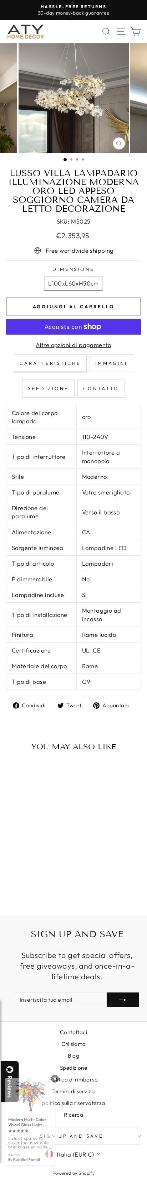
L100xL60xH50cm (73, 283)
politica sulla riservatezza (73, 1103)
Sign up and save (72, 1136)
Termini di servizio (73, 1091)
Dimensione (73, 269)
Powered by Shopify (73, 1173)
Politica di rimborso (73, 1079)
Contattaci (73, 1032)
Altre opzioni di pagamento (73, 345)
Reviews (10, 1087)
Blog (74, 1055)
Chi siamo (73, 1044)
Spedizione (73, 1067)
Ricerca (73, 1114)
